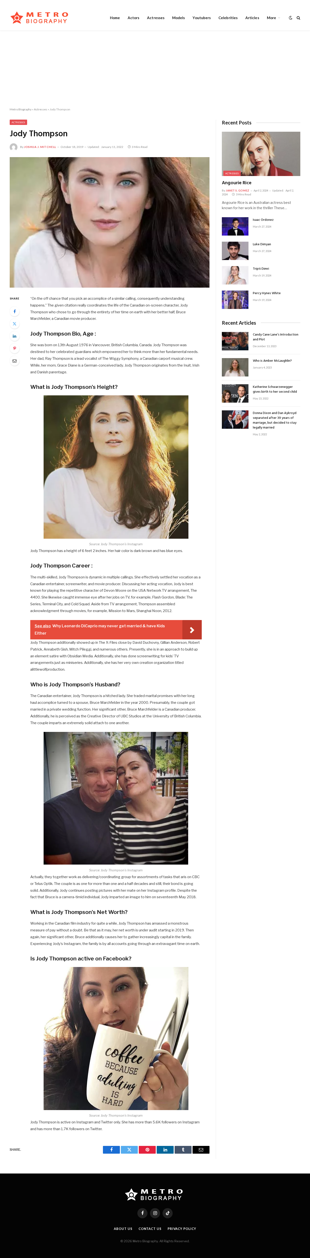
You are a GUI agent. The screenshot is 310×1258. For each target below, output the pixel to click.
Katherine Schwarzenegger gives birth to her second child (275, 389)
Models (178, 17)
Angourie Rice (236, 183)
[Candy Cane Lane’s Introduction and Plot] (235, 341)
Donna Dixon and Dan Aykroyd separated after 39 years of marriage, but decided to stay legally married (274, 420)
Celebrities (228, 17)
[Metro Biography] (40, 17)
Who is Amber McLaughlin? (272, 361)
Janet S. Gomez (237, 190)
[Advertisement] (155, 69)
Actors (133, 17)
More (271, 17)
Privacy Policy (182, 1229)
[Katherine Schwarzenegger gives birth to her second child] (235, 393)
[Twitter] (14, 324)
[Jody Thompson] (109, 222)
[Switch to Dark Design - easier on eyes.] (291, 18)
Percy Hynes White (267, 293)
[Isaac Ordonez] (235, 226)
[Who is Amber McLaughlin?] (235, 367)
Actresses (155, 17)
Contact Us (150, 1229)
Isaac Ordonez (263, 220)
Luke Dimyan (262, 244)
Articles (252, 17)
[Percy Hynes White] (235, 300)
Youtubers (202, 17)
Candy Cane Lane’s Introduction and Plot (275, 337)
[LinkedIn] (14, 336)
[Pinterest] (14, 348)
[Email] (14, 361)
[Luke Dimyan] (235, 251)
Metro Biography (20, 109)
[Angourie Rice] (261, 154)
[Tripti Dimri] (235, 275)
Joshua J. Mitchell (40, 147)
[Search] (298, 17)
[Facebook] (14, 311)
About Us (123, 1229)
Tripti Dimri (261, 269)
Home (115, 17)
